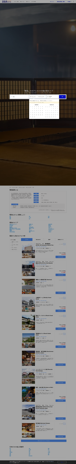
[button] (30, 104)
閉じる (62, 462)
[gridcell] (33, 109)
